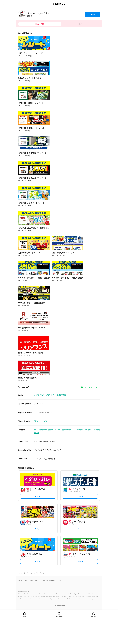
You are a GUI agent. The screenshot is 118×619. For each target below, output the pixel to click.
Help (26, 580)
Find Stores (59, 616)
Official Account (91, 387)
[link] (22, 14)
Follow (92, 15)
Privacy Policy (34, 580)
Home (25, 616)
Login (59, 580)
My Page (93, 616)
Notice (20, 580)
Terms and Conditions (48, 580)
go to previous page (4, 4)
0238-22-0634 (40, 421)
